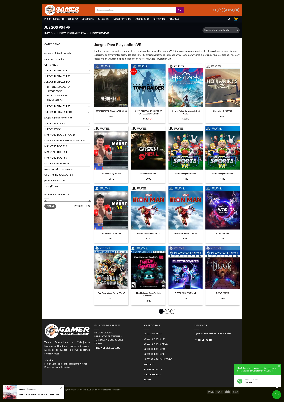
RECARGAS (174, 19)
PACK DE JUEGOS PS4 (57, 95)
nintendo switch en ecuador (58, 169)
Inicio (47, 19)
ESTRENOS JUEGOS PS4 (58, 87)
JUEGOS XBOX (142, 19)
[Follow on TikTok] (226, 10)
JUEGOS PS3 (59, 19)
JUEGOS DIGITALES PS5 (57, 106)
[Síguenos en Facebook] (215, 10)
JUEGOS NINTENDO (122, 19)
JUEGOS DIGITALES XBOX (58, 112)
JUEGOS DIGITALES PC (56, 70)
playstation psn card (54, 180)
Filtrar (50, 206)
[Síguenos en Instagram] (220, 10)
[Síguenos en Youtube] (236, 10)
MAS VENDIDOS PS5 (55, 158)
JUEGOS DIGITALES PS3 (57, 76)
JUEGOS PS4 (72, 19)
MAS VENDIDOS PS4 (55, 152)
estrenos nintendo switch (57, 53)
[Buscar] (180, 10)
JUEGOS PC (103, 19)
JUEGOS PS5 (88, 19)
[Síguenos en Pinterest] (231, 10)
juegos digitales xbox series (58, 118)
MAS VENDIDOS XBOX (56, 163)
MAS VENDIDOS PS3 (55, 146)
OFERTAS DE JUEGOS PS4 (58, 175)
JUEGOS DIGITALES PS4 (71, 33)
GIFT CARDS (159, 19)
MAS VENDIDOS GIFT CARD (59, 135)
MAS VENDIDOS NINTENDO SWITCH (64, 140)
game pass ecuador (54, 59)
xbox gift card (51, 186)
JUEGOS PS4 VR (54, 91)
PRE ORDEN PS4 (55, 100)
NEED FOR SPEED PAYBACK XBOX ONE (39, 394)
